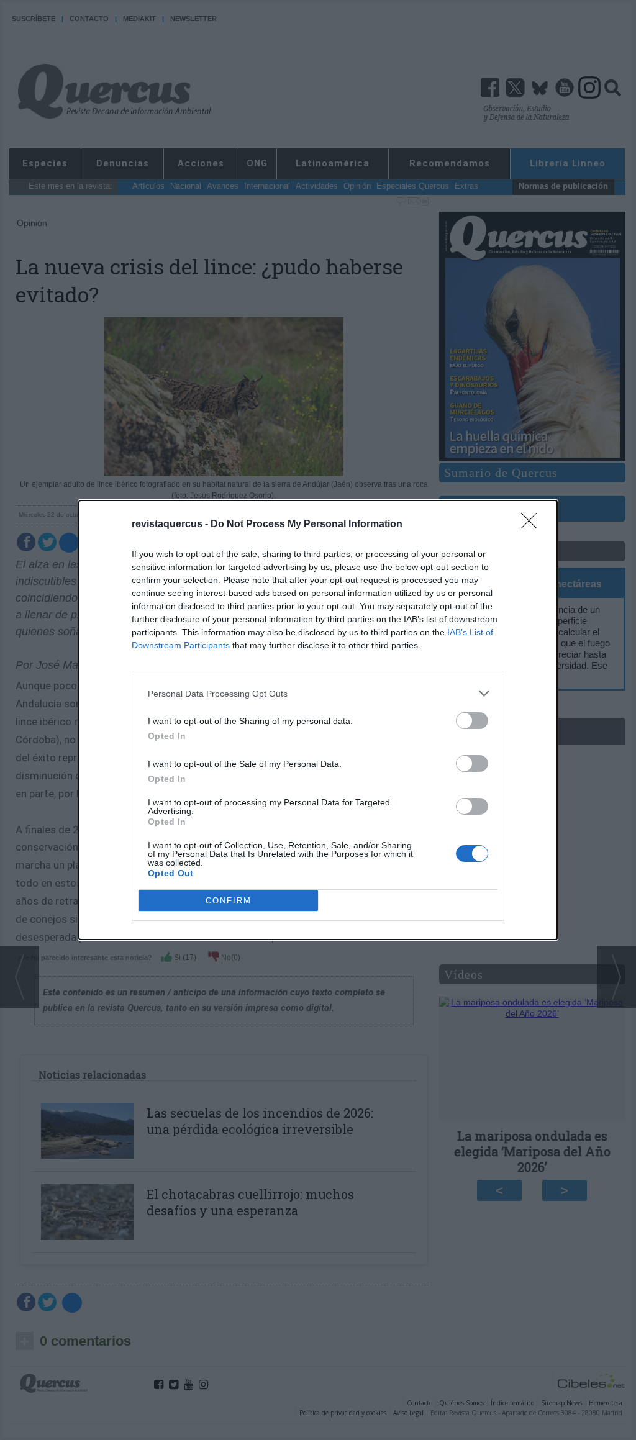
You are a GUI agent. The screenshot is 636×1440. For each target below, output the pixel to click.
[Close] (533, 525)
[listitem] (318, 693)
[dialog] (318, 720)
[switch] (472, 720)
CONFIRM (229, 900)
